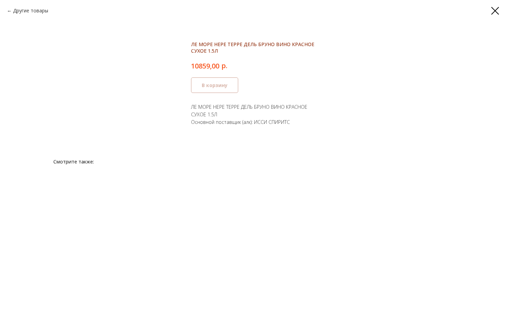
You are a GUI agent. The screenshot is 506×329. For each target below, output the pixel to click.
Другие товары (30, 10)
